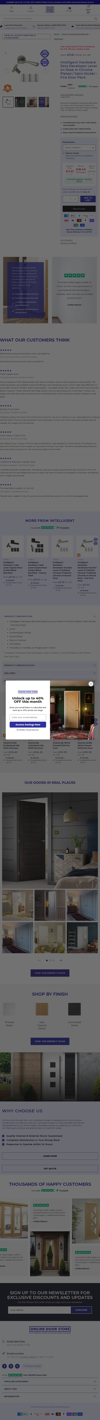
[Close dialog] (91, 684)
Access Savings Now (27, 724)
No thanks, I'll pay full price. (28, 730)
